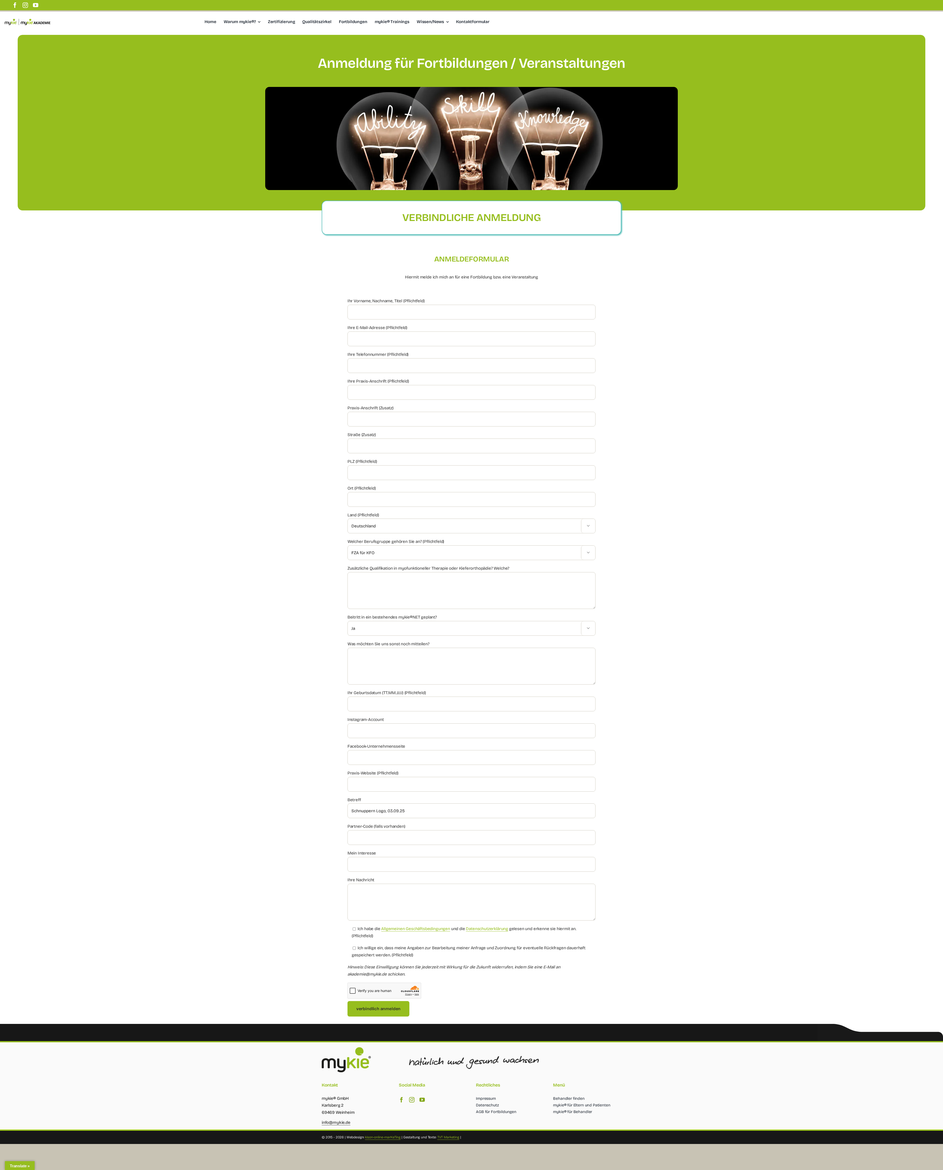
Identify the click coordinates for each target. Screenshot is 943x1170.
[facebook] (15, 5)
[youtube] (35, 5)
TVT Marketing (448, 1137)
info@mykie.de (336, 1122)
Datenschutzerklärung (487, 928)
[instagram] (25, 5)
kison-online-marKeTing (383, 1137)
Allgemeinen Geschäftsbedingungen (415, 928)
